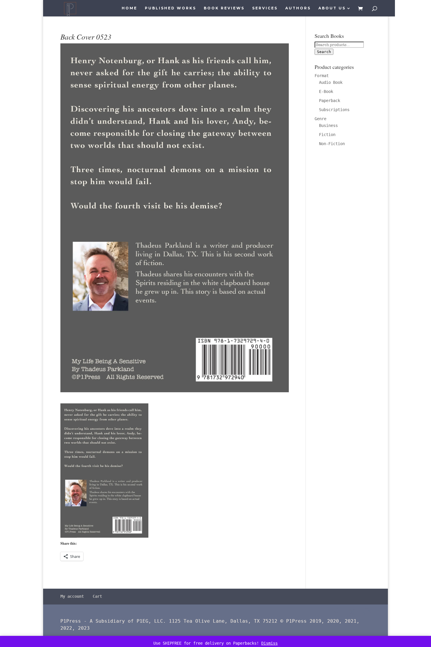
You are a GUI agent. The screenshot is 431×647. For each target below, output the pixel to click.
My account (72, 596)
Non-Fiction (332, 143)
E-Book (326, 91)
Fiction (327, 134)
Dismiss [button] (269, 643)
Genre (320, 118)
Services (265, 8)
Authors (298, 8)
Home (129, 8)
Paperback (329, 100)
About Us (332, 8)
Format (322, 75)
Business (328, 125)
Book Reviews (224, 8)
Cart (97, 596)
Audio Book (330, 82)
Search (324, 52)
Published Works (170, 8)
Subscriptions (334, 109)
